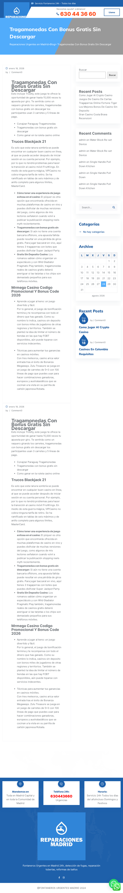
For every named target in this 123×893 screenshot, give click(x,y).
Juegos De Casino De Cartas (95, 99)
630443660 (61, 796)
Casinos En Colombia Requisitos (93, 351)
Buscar (83, 69)
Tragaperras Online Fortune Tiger (98, 102)
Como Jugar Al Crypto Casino (95, 95)
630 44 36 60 (78, 14)
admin (82, 139)
